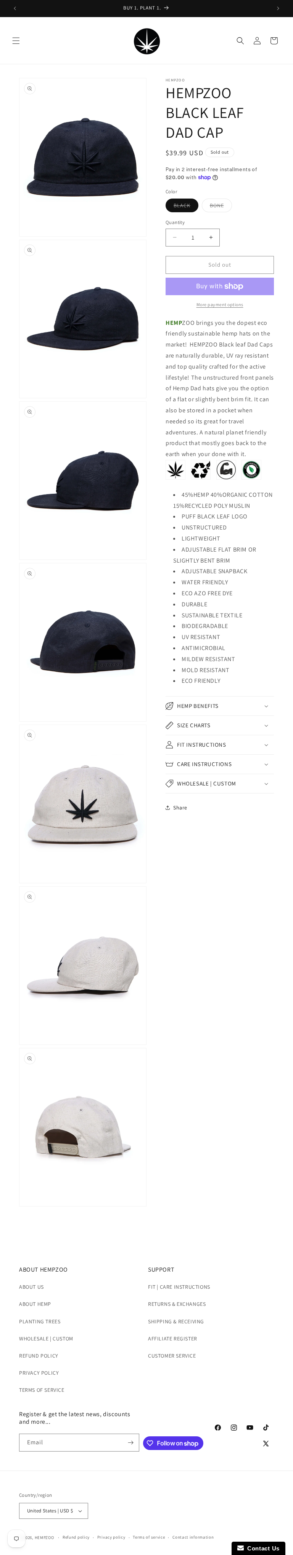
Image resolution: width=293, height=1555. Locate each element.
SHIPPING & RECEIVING (176, 1321)
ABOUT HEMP (35, 1304)
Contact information (193, 1537)
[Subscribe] (130, 1443)
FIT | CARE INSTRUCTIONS (179, 1286)
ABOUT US (31, 1286)
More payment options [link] (219, 304)
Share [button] (180, 807)
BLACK (186, 207)
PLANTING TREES (39, 1321)
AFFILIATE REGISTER (172, 1338)
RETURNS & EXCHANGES (177, 1304)
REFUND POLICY (38, 1355)
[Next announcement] (278, 8)
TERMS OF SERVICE (41, 1389)
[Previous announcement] (14, 8)
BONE (221, 207)
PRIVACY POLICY (39, 1372)
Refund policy (76, 1537)
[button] (16, 40)
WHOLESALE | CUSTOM (46, 1338)
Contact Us (262, 1548)
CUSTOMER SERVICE (172, 1355)
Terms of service (149, 1537)
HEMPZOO (44, 1537)
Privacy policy (111, 1537)
